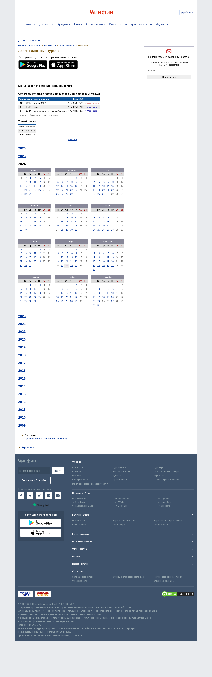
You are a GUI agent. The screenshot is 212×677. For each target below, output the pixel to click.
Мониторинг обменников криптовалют (90, 484)
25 (35, 190)
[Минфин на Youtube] (58, 495)
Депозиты (46, 24)
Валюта (29, 24)
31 (30, 194)
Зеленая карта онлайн (83, 577)
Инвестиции (118, 24)
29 (21, 194)
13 (62, 186)
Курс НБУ (76, 471)
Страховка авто (79, 581)
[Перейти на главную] (106, 12)
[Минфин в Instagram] (48, 495)
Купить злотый (161, 525)
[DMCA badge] (177, 594)
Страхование (95, 24)
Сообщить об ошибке (34, 480)
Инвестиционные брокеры (166, 471)
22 (21, 190)
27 (62, 194)
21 (67, 190)
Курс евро (158, 467)
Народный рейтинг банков (166, 480)
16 (25, 186)
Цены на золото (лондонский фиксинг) (46, 438)
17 (30, 186)
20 (62, 190)
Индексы (161, 24)
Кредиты (63, 24)
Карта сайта (28, 447)
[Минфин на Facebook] (21, 495)
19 (39, 186)
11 (35, 182)
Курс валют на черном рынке (168, 520)
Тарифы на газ (161, 476)
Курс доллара (119, 467)
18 (35, 186)
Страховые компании (164, 581)
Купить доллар (79, 525)
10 (30, 182)
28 (67, 194)
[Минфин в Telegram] (30, 495)
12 (39, 182)
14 (67, 186)
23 (25, 190)
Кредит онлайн (120, 480)
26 (39, 190)
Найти (57, 470)
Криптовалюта (141, 24)
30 (25, 194)
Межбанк (76, 476)
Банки (78, 24)
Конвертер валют (80, 480)
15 (21, 186)
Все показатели (31, 40)
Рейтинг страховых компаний (168, 577)
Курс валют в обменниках (125, 520)
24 (30, 190)
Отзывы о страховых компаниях (128, 577)
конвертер (72, 139)
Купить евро (119, 525)
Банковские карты (121, 471)
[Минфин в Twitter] (39, 495)
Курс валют (77, 467)
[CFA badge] (60, 594)
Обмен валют (78, 520)
